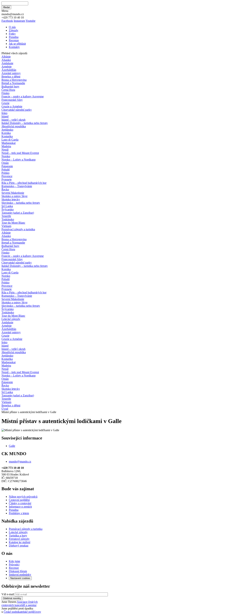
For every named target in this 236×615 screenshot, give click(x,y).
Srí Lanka (7, 206)
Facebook (7, 20)
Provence (6, 176)
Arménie (6, 66)
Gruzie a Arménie (11, 106)
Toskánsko (7, 219)
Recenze (14, 40)
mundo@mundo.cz (20, 461)
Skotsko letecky (10, 199)
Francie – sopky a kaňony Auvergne (22, 96)
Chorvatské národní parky (16, 109)
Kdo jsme (14, 561)
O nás (12, 27)
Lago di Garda (9, 139)
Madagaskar (8, 143)
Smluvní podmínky (20, 574)
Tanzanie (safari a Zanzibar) (17, 212)
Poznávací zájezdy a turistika (25, 528)
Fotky (12, 33)
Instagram (19, 20)
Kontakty (14, 47)
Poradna (13, 37)
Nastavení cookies (20, 578)
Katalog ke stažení (19, 542)
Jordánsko (7, 129)
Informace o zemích (20, 506)
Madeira (6, 146)
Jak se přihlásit (17, 43)
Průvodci (14, 564)
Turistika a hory (18, 535)
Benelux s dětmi (10, 76)
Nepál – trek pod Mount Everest (20, 152)
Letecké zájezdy (10, 319)
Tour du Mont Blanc (13, 222)
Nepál (4, 149)
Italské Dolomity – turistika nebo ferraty (24, 123)
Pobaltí (5, 169)
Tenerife (6, 216)
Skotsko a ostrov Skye (14, 196)
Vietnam (6, 226)
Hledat (6, 7)
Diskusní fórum (18, 571)
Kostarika (7, 136)
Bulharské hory (10, 86)
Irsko (4, 113)
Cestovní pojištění (19, 499)
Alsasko (6, 59)
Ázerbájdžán (8, 69)
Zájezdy (13, 30)
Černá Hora (8, 89)
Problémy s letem (19, 513)
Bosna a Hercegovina (14, 79)
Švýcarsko (7, 209)
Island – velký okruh (13, 119)
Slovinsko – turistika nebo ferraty (20, 202)
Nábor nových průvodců (23, 496)
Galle (12, 445)
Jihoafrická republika (13, 126)
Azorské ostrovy (11, 73)
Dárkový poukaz (18, 545)
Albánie (6, 56)
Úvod (4, 408)
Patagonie (7, 166)
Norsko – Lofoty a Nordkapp (18, 159)
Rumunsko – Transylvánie (16, 186)
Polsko (5, 172)
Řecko (5, 189)
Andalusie (7, 63)
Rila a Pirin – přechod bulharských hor (23, 182)
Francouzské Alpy (12, 99)
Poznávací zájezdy (18, 229)
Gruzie (5, 103)
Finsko (5, 93)
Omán (5, 162)
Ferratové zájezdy (19, 538)
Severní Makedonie (12, 192)
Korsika (6, 133)
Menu (4, 10)
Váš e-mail (7, 594)
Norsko (5, 156)
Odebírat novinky (12, 598)
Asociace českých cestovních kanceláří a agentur (19, 603)
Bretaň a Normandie (13, 83)
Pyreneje (6, 179)
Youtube (30, 20)
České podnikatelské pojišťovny (22, 611)
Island (4, 116)
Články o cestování (20, 503)
